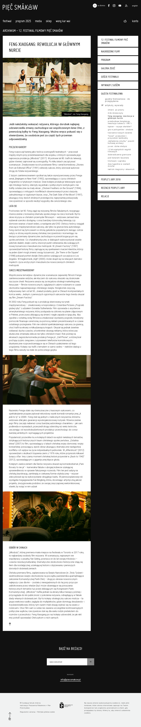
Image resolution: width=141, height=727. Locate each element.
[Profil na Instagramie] (114, 5)
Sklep (49, 21)
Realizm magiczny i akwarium (121, 169)
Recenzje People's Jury (113, 188)
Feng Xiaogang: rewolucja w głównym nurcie (121, 117)
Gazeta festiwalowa (112, 93)
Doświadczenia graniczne (119, 155)
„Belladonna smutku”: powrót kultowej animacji (121, 142)
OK (90, 661)
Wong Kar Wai (63, 21)
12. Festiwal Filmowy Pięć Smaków (114, 41)
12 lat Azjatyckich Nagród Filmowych (119, 150)
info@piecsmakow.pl (71, 679)
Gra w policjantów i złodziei (120, 130)
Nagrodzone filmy (110, 51)
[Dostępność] (126, 5)
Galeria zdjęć (108, 68)
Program (105, 60)
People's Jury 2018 (110, 179)
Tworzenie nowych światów (120, 133)
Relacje (105, 196)
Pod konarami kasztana (118, 158)
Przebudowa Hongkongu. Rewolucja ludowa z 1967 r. (120, 122)
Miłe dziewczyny (115, 113)
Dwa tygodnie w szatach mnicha (119, 165)
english (135, 6)
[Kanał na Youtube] (120, 5)
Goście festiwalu (110, 76)
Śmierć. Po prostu (116, 110)
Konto (135, 21)
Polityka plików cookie (46, 712)
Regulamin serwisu (28, 712)
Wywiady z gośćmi (110, 85)
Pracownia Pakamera (37, 705)
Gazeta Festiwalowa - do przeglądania (117, 100)
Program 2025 (23, 21)
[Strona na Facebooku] (109, 5)
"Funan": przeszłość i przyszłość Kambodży (118, 137)
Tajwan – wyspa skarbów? (119, 127)
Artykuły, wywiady (114, 105)
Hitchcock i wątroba (117, 161)
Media (38, 21)
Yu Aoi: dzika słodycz (117, 146)
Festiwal (7, 21)
